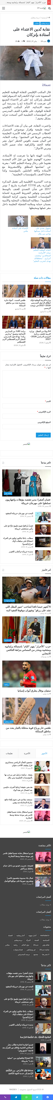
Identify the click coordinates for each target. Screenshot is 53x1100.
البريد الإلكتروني (44, 412)
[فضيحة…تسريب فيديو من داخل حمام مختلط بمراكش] (43, 869)
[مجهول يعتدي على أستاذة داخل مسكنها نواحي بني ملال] (41, 221)
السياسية (46, 940)
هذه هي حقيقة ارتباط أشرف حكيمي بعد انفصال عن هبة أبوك (17, 788)
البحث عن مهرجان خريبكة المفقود (19, 513)
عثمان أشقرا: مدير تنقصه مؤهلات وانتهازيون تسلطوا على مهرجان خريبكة (28, 501)
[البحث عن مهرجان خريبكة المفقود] (43, 517)
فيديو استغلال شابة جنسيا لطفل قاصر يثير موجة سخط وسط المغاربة (19, 815)
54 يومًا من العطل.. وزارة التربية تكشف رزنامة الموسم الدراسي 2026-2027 (40, 335)
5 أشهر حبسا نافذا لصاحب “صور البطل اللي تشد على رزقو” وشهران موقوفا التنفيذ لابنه (28, 608)
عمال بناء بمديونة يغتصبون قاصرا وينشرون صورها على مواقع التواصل (18, 879)
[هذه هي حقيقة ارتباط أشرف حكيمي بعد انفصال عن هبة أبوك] (42, 791)
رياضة (16, 945)
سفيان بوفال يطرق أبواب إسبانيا (34, 690)
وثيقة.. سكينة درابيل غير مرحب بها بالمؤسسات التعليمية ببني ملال (18, 776)
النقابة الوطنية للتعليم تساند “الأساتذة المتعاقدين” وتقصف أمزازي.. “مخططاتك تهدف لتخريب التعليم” (42, 255)
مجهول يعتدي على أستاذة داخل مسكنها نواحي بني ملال (42, 231)
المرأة (28, 940)
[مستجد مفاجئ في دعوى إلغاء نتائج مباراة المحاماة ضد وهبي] (42, 803)
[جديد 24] (41, 8)
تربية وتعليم (35, 17)
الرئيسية (44, 17)
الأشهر (44, 753)
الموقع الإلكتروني (44, 422)
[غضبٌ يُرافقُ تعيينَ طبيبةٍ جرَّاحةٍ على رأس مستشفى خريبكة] (43, 529)
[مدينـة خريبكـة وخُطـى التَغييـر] (43, 555)
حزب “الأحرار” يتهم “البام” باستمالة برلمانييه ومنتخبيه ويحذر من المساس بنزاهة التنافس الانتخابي (28, 650)
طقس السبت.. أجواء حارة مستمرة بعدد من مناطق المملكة (14, 303)
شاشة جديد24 (44, 950)
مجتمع (36, 954)
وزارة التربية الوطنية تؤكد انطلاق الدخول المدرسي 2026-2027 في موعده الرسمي (40, 304)
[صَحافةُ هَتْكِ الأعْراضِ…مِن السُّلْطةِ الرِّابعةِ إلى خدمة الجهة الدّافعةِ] (43, 1074)
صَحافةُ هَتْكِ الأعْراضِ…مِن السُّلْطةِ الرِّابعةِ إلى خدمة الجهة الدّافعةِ (19, 1072)
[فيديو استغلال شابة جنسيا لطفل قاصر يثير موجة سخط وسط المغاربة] (42, 816)
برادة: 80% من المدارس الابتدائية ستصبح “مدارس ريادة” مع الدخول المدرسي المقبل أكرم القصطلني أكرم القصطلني (14, 336)
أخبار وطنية (21, 935)
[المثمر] (26, 444)
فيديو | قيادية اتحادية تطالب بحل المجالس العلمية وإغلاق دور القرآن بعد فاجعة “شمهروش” (17, 1047)
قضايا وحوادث (18, 950)
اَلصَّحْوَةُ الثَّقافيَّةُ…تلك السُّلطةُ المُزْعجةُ (35, 1037)
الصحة (36, 940)
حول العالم (25, 945)
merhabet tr (44, 935)
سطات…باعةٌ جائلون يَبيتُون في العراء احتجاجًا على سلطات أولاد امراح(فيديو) (18, 541)
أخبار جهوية (32, 935)
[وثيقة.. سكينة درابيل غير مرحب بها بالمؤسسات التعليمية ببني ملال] (42, 778)
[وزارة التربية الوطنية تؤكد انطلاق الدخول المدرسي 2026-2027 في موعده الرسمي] (39, 291)
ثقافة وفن (45, 945)
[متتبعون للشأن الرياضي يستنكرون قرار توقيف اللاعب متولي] (42, 766)
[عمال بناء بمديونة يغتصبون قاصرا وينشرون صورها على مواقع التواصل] (43, 882)
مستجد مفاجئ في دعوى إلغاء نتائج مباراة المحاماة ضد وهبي (18, 801)
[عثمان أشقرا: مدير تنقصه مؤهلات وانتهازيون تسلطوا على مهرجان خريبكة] (43, 977)
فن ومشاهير (31, 950)
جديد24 (35, 945)
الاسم (48, 401)
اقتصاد (10, 935)
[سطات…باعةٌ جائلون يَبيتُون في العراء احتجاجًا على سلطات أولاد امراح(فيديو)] (43, 542)
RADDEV (13, 1089)
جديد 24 (43, 41)
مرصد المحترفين (24, 954)
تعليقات (9, 753)
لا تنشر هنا (45, 954)
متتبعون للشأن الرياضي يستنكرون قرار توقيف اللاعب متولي (18, 764)
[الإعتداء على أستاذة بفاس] (18, 221)
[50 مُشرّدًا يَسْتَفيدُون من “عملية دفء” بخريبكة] (43, 1062)
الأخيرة (27, 753)
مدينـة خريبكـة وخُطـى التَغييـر (21, 551)
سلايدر (36, 23)
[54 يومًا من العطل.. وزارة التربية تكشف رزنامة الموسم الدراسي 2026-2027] (39, 322)
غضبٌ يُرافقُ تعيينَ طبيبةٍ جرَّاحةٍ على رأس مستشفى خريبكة (18, 527)
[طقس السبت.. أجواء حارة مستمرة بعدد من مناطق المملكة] (13, 291)
